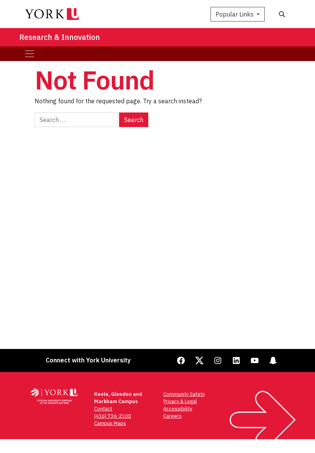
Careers (172, 416)
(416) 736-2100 (112, 416)
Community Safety (184, 394)
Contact (103, 408)
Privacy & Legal (180, 401)
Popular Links (235, 14)
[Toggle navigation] (29, 53)
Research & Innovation (59, 37)
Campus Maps (110, 423)
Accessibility (177, 408)
